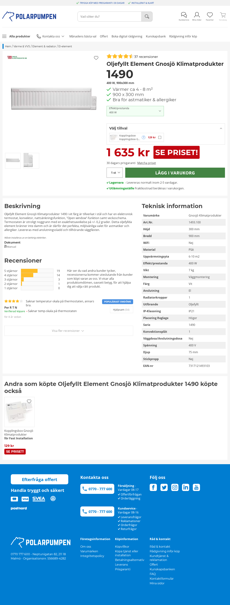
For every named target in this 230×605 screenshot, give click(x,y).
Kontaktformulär (162, 578)
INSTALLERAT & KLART (143, 2)
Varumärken (89, 551)
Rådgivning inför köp (165, 551)
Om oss (85, 546)
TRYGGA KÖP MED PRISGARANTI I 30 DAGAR (102, 2)
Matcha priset (146, 163)
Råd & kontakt (160, 546)
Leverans (121, 564)
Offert (154, 564)
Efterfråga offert (39, 479)
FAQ (153, 574)
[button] (53, 101)
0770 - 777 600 (100, 488)
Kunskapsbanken (162, 569)
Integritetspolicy (92, 556)
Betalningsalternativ (129, 560)
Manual (11, 246)
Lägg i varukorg (175, 173)
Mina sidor (157, 583)
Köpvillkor (122, 546)
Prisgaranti (122, 569)
